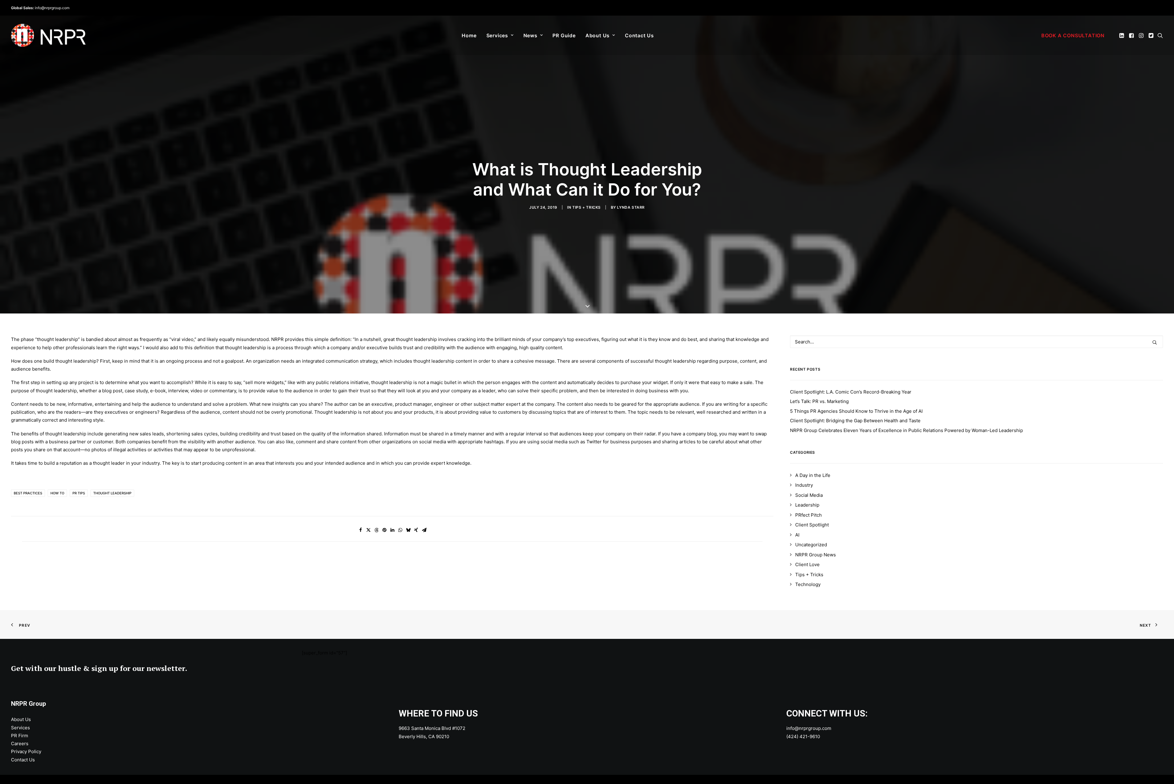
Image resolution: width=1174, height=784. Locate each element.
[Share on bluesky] (408, 530)
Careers (19, 743)
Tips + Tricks (586, 207)
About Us (597, 35)
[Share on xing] (416, 530)
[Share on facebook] (360, 530)
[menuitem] (469, 35)
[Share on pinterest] (384, 530)
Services (497, 35)
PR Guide (563, 35)
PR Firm (19, 735)
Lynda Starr (631, 207)
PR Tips (78, 493)
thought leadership (112, 493)
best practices (28, 493)
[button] (1122, 35)
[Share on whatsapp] (400, 530)
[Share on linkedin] (392, 530)
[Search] (976, 341)
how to (57, 493)
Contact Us (639, 35)
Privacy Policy (26, 751)
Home (469, 35)
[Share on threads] (376, 530)
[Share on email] (424, 530)
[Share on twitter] (368, 530)
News (530, 35)
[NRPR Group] (48, 35)
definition (340, 339)
